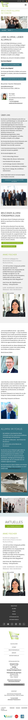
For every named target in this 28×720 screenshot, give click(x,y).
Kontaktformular (14, 655)
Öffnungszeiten (14, 616)
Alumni (4, 30)
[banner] (4, 5)
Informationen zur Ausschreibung (12, 243)
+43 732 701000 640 (14, 101)
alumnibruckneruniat (14, 468)
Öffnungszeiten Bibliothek (14, 681)
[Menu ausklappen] (25, 5)
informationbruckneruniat (14, 699)
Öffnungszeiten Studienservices (14, 680)
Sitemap (14, 647)
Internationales (14, 619)
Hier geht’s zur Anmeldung (11, 64)
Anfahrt (14, 652)
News (14, 611)
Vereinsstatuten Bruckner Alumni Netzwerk (14, 180)
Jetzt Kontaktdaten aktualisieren (14, 79)
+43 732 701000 (14, 698)
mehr (9, 30)
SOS (20, 1)
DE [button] (23, 1)
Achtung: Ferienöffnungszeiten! (14, 684)
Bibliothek (14, 606)
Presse (14, 614)
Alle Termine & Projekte (14, 526)
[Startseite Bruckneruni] (14, 635)
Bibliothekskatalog (14, 650)
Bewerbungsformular (9, 246)
